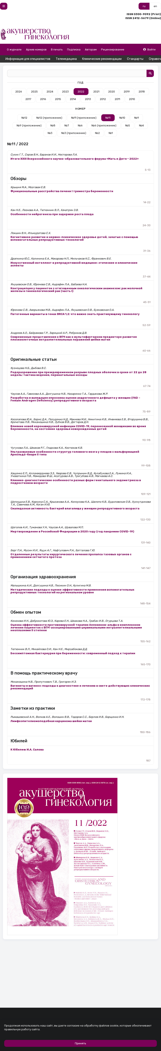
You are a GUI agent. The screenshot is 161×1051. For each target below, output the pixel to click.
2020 (111, 91)
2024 (50, 91)
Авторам (91, 49)
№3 (50, 133)
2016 (43, 99)
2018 (142, 91)
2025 (34, 91)
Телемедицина (66, 59)
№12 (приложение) (49, 117)
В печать (57, 49)
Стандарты (135, 59)
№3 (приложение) (73, 133)
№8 (52, 125)
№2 (97, 133)
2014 (73, 99)
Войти (151, 49)
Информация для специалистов (27, 59)
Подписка (73, 49)
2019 (127, 91)
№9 (136, 117)
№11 (107, 117)
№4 (141, 125)
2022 (81, 91)
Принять (80, 1043)
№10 (122, 117)
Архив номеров (36, 49)
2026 (18, 91)
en (155, 6)
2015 (58, 99)
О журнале (14, 49)
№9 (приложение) (29, 125)
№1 (111, 133)
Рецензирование (112, 49)
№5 (127, 125)
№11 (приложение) (83, 117)
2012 (103, 99)
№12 (24, 117)
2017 (28, 99)
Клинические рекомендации (102, 59)
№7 (66, 125)
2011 (117, 99)
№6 (80, 125)
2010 (132, 99)
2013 (88, 99)
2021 (96, 91)
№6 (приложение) (103, 125)
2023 (65, 91)
